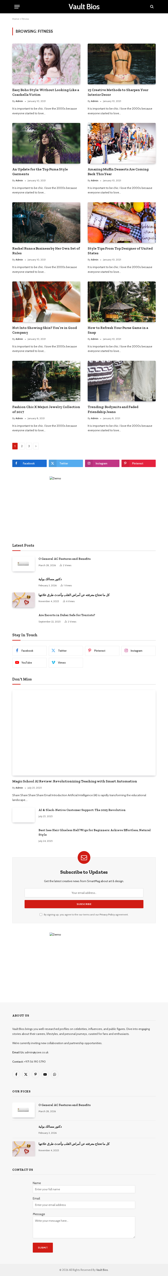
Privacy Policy (107, 914)
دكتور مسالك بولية (50, 579)
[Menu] (17, 6)
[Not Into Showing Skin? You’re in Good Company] (46, 301)
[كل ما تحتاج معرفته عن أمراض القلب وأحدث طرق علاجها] (23, 599)
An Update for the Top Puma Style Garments (40, 171)
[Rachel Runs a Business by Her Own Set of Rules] (46, 222)
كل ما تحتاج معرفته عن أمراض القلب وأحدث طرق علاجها (74, 595)
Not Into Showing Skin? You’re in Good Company (44, 330)
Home (15, 18)
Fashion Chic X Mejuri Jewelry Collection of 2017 (46, 409)
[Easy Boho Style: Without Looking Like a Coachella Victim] (46, 64)
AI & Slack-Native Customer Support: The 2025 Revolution (82, 810)
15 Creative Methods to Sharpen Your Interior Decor (118, 92)
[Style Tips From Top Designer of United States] (122, 222)
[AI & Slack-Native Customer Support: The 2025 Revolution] (23, 815)
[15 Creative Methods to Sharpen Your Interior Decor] (122, 64)
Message (39, 1214)
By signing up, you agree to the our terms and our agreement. (85, 914)
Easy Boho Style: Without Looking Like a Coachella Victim (45, 92)
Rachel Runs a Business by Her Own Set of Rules (46, 250)
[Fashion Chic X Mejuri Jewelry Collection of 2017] (46, 381)
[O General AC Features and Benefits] (23, 563)
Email (36, 1198)
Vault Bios (102, 1269)
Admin (19, 101)
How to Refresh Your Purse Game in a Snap (118, 330)
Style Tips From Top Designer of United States (120, 250)
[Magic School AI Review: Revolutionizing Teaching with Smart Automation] (84, 733)
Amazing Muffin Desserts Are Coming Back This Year (118, 171)
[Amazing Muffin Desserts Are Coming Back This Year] (122, 143)
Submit (43, 1247)
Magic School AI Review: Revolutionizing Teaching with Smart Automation (74, 781)
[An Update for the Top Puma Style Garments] (46, 143)
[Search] (151, 6)
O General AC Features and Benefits (65, 559)
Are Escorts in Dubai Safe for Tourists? (67, 615)
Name (37, 1183)
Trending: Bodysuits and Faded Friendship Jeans (113, 409)
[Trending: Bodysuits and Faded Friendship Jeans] (122, 381)
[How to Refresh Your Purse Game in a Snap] (122, 301)
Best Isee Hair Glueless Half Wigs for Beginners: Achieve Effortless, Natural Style (95, 832)
